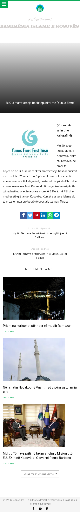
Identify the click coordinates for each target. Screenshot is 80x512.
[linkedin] (43, 215)
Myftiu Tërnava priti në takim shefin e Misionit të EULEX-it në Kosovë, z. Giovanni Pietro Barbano (37, 455)
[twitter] (30, 215)
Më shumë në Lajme (38, 269)
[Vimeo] (47, 509)
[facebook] (23, 215)
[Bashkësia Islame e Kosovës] (39, 4)
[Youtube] (40, 509)
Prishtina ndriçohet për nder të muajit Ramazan (37, 326)
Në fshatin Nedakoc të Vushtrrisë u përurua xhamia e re (40, 389)
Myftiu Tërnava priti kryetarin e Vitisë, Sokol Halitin (40, 253)
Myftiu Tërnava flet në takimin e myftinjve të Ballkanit (40, 233)
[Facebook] (33, 509)
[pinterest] (36, 215)
